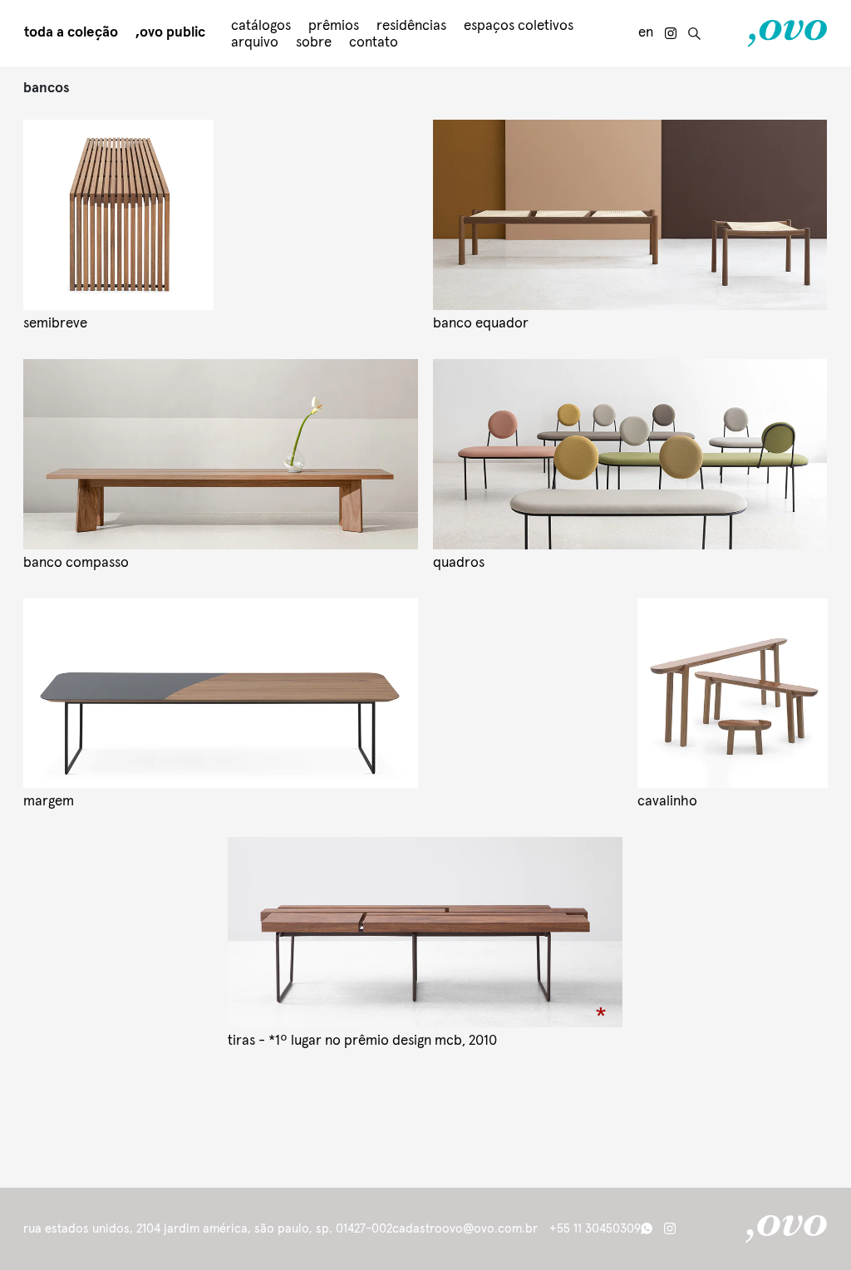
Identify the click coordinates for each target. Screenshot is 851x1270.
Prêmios (333, 26)
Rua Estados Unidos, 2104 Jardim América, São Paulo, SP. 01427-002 (207, 1229)
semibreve (55, 324)
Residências (411, 26)
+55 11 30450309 (595, 1229)
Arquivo (254, 43)
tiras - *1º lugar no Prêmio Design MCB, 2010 (362, 1041)
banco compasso (76, 563)
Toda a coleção (71, 33)
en (645, 33)
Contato (373, 43)
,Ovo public (170, 33)
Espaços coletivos (518, 26)
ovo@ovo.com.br (490, 1229)
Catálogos (261, 26)
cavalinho (667, 802)
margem (48, 802)
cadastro (417, 1229)
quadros (459, 563)
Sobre (314, 43)
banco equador (481, 324)
